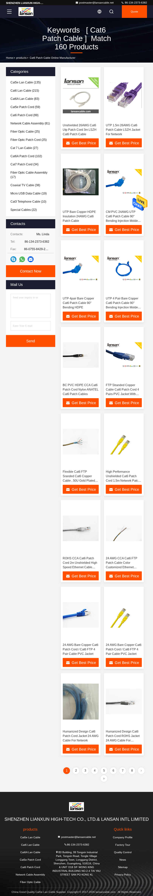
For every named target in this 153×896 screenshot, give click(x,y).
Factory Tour (122, 844)
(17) (28, 175)
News (122, 859)
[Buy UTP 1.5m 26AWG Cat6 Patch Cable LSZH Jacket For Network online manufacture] (124, 95)
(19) (28, 193)
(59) (25, 107)
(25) (25, 131)
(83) (24, 98)
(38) (25, 185)
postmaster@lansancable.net (96, 2)
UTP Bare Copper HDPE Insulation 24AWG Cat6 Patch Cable (79, 216)
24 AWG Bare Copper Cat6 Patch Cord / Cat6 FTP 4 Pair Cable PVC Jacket (80, 649)
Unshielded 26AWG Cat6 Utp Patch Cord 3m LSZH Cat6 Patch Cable (79, 130)
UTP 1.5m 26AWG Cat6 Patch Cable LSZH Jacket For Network (123, 130)
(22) (23, 209)
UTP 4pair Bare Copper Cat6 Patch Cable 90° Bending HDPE (78, 303)
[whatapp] (22, 259)
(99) (24, 115)
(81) (30, 123)
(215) (24, 90)
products (21, 57)
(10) (28, 201)
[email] (30, 259)
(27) (24, 148)
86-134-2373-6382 (135, 2)
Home (9, 57)
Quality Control (123, 852)
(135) (25, 82)
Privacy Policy (123, 874)
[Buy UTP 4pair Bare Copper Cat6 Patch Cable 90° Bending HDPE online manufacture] (81, 268)
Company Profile (122, 837)
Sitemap (123, 867)
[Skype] (13, 259)
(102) (26, 156)
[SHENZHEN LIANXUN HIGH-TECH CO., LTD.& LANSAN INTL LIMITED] (26, 11)
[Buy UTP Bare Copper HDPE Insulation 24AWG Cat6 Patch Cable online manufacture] (81, 182)
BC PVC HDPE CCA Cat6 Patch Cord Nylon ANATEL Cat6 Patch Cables (80, 389)
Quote (134, 11)
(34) (24, 164)
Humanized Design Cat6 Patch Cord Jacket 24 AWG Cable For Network (81, 736)
